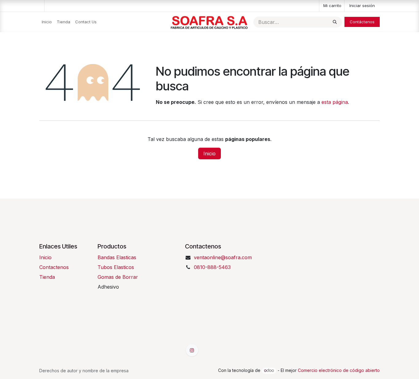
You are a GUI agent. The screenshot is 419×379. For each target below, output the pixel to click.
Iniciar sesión (362, 5)
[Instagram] (192, 350)
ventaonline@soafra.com (223, 257)
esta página (334, 102)
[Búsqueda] (335, 22)
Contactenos (54, 267)
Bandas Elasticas (117, 257)
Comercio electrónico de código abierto (339, 370)
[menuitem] (46, 22)
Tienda (47, 277)
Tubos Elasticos (116, 267)
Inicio (209, 153)
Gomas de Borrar (118, 277)
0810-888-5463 (212, 267)
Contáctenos (362, 21)
